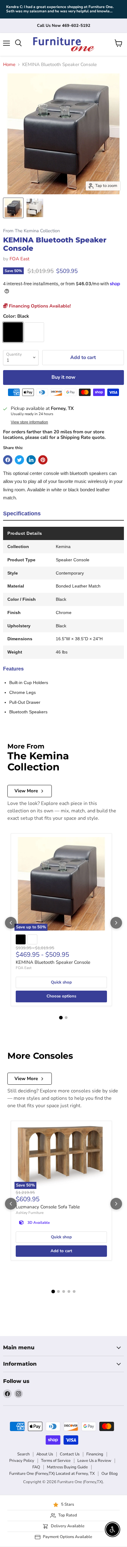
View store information (29, 422)
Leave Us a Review (94, 1460)
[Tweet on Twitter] (19, 459)
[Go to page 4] (69, 1291)
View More (26, 791)
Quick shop (61, 982)
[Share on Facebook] (7, 459)
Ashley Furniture (29, 1212)
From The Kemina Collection (31, 230)
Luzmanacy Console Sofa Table (48, 1207)
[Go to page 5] (74, 1291)
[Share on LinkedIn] (31, 459)
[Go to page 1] (61, 1017)
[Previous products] (11, 923)
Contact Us (70, 1454)
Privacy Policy (21, 1460)
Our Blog (109, 1473)
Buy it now (63, 377)
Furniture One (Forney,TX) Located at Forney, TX (52, 1473)
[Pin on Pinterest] (42, 459)
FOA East (19, 259)
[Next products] (116, 923)
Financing (94, 1454)
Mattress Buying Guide (67, 1467)
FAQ (36, 1467)
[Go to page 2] (66, 1017)
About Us (44, 1454)
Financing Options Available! (39, 306)
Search (23, 1454)
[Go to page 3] (63, 1291)
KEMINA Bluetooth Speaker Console (53, 962)
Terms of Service (56, 1460)
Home (9, 64)
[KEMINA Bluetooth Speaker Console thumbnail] (13, 208)
